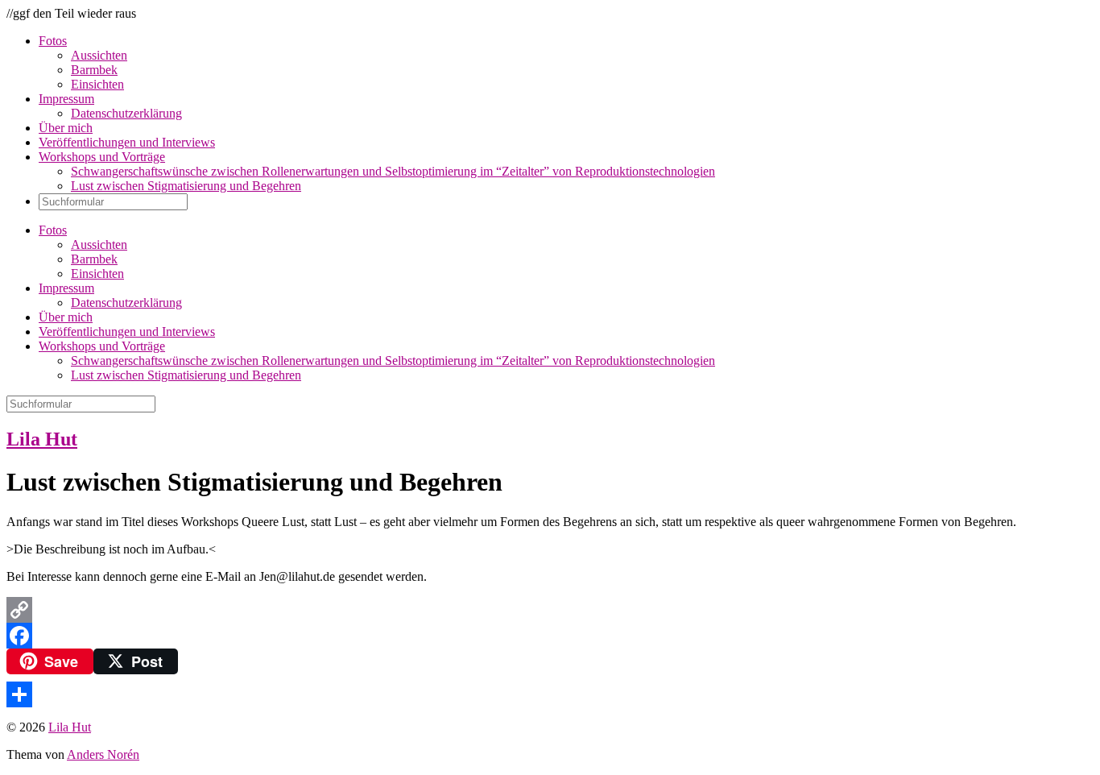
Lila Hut (41, 439)
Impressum (66, 99)
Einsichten (97, 84)
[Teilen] (550, 694)
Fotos (53, 41)
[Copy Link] (550, 610)
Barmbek (94, 70)
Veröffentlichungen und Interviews (127, 142)
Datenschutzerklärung (126, 113)
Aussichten (99, 55)
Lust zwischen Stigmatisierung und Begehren (186, 186)
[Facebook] (550, 636)
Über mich (66, 128)
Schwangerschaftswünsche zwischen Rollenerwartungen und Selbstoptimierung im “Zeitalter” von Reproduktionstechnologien (393, 171)
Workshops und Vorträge (102, 157)
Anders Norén (103, 754)
